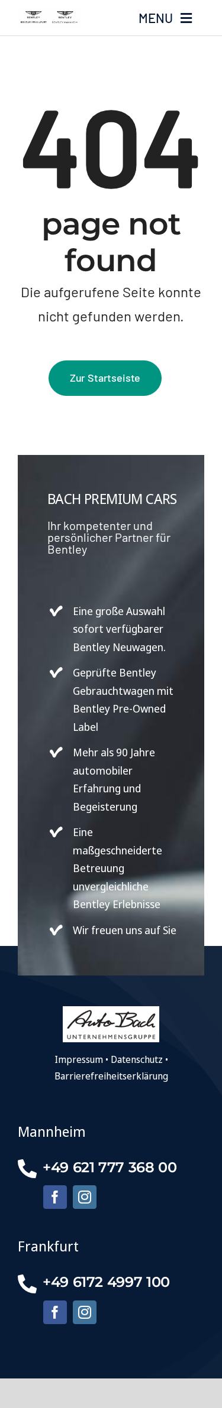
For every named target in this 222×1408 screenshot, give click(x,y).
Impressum (78, 1059)
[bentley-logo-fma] (49, 11)
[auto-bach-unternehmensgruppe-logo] (111, 1010)
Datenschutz (137, 1059)
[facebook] (55, 1197)
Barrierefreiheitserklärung (111, 1075)
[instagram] (84, 1197)
